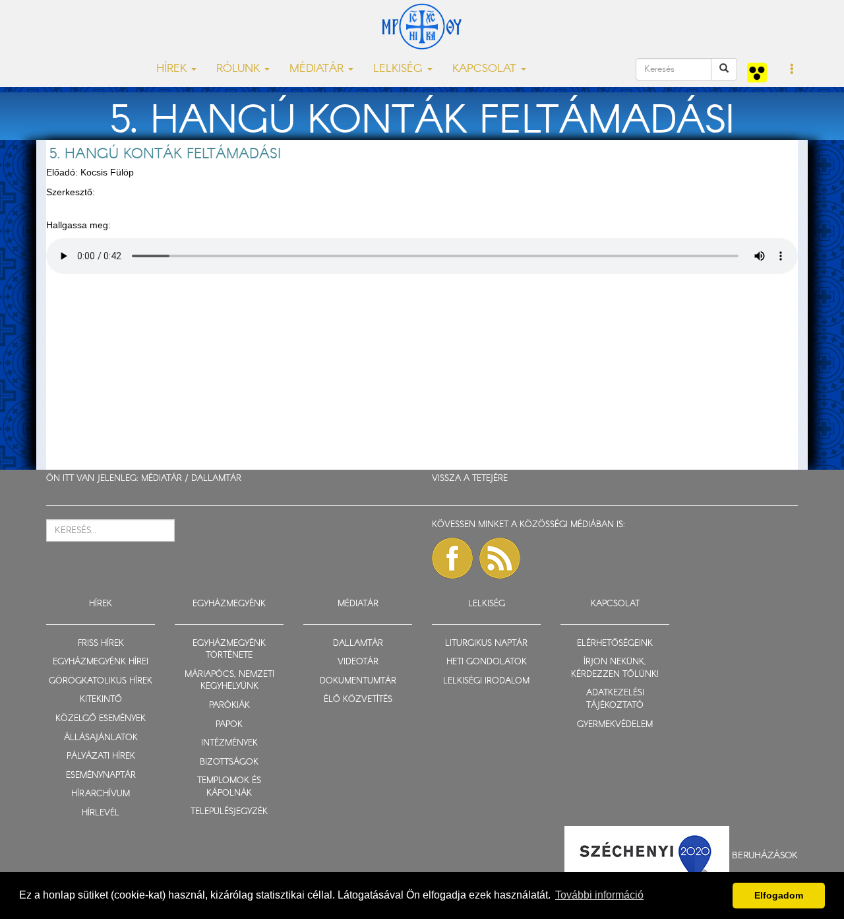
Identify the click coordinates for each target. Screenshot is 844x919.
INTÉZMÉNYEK (229, 743)
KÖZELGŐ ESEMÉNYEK (100, 719)
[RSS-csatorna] (499, 558)
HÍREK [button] (173, 69)
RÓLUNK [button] (239, 69)
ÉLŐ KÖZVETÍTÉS (358, 699)
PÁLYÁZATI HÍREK (101, 756)
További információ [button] (599, 895)
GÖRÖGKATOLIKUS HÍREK (100, 681)
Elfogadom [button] (778, 895)
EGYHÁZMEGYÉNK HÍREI (100, 662)
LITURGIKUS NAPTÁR (486, 643)
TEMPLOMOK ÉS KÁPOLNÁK (229, 787)
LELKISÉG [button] (399, 69)
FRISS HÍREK (101, 643)
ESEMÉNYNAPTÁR (101, 775)
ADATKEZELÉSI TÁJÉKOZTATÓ (615, 699)
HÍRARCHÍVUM (100, 794)
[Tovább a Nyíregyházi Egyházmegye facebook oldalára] (452, 558)
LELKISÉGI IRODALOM (486, 681)
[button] (792, 70)
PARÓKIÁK (229, 705)
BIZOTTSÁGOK (229, 762)
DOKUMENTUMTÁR (358, 681)
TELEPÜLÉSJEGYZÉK (229, 812)
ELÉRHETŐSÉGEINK (615, 643)
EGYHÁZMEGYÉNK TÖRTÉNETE (229, 649)
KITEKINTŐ (101, 699)
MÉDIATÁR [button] (318, 69)
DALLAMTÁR (216, 478)
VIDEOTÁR (358, 662)
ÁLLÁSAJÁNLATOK (101, 738)
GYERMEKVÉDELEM (615, 724)
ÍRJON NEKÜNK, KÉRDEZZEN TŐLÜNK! (615, 668)
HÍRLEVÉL (100, 813)
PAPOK (229, 724)
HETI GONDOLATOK (486, 662)
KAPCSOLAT (615, 604)
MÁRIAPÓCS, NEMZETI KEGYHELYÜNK (229, 680)
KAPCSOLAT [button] (486, 69)
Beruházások (765, 855)
